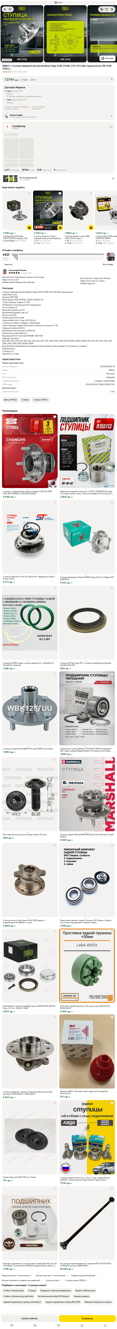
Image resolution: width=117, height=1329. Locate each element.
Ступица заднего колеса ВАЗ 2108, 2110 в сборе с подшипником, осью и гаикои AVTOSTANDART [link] (77, 237)
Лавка (35, 1325)
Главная (11, 1325)
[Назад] (5, 9)
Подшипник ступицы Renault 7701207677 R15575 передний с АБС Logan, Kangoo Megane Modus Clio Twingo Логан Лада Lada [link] (86, 750)
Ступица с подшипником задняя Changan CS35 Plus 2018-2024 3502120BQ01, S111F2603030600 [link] (28, 492)
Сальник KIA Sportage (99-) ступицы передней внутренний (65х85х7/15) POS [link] (85, 664)
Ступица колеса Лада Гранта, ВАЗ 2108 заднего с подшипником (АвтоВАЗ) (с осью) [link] (24, 921)
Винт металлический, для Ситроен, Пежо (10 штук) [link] (25, 835)
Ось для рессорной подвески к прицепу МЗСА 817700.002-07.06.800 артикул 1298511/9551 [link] (86, 1264)
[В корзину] (29, 227)
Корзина (82, 1325)
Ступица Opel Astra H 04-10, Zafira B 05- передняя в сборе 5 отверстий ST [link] (29, 578)
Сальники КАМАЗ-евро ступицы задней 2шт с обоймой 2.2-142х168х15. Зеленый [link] (28, 664)
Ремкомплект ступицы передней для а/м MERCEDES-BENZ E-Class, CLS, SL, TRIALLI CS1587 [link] (29, 1007)
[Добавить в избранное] (106, 9)
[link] (13, 1290)
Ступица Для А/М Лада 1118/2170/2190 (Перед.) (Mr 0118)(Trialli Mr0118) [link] (15, 237)
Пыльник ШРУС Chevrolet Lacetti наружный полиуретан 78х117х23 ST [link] (84, 1092)
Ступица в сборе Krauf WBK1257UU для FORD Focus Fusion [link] (28, 749)
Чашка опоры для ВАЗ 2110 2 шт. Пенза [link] (19, 1177)
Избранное (58, 1325)
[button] (58, 2)
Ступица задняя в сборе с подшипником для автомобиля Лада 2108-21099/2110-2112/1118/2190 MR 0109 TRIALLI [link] (47, 237)
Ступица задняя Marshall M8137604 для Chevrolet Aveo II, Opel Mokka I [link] (87, 836)
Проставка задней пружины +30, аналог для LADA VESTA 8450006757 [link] (85, 1007)
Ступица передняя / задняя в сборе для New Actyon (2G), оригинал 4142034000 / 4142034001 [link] (28, 1093)
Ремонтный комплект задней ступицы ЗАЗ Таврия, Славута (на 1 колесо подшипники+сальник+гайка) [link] (85, 921)
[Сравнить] (101, 9)
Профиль (105, 1325)
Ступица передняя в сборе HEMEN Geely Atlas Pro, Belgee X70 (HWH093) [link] (87, 578)
